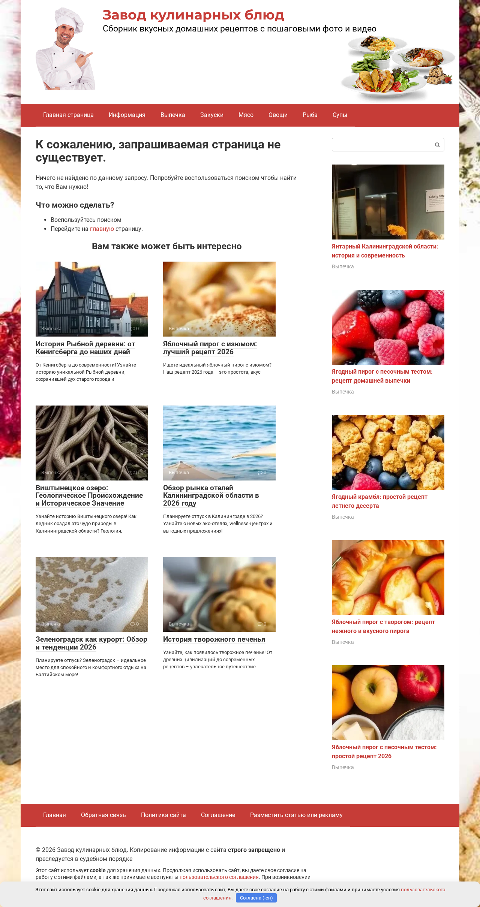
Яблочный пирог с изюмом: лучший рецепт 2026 (210, 348)
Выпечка (172, 114)
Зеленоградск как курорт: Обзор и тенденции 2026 (91, 643)
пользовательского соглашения (219, 877)
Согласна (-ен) (256, 898)
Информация (127, 114)
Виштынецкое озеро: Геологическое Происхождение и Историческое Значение (89, 495)
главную (102, 228)
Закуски (212, 114)
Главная (54, 815)
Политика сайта (163, 815)
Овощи (278, 114)
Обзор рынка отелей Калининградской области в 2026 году (211, 495)
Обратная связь (103, 815)
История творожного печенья (214, 639)
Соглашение (218, 815)
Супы (340, 114)
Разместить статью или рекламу (296, 815)
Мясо (246, 114)
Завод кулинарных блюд (193, 14)
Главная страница (68, 114)
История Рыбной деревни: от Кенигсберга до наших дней (85, 348)
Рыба (310, 114)
